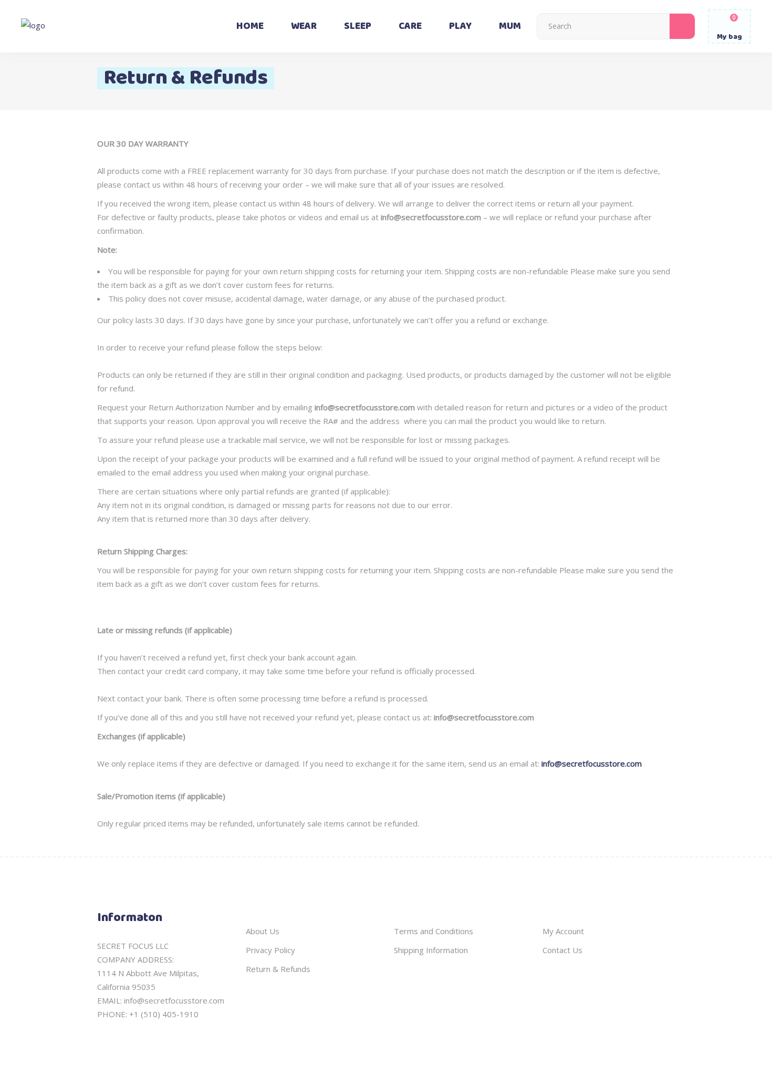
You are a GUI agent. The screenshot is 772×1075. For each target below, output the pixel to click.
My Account (563, 931)
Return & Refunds (278, 969)
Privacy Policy (270, 950)
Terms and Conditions (433, 931)
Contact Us (562, 950)
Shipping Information (431, 950)
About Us (262, 931)
